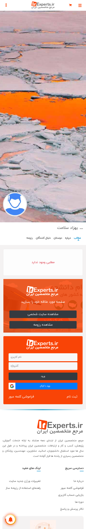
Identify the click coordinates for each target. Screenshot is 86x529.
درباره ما (79, 481)
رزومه (29, 238)
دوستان (58, 238)
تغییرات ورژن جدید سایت (25, 481)
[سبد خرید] (70, 5)
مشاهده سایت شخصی (43, 314)
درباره (68, 238)
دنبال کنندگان (43, 238)
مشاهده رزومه (43, 325)
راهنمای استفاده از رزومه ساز (23, 488)
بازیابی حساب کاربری (71, 495)
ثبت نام (72, 396)
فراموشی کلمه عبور (21, 396)
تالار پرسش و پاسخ (72, 509)
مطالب (77, 238)
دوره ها (79, 502)
